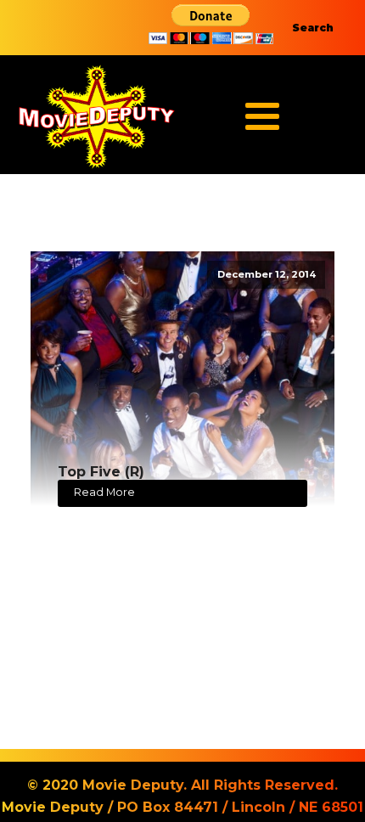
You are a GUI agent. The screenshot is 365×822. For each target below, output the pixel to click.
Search (313, 27)
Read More (104, 492)
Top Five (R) (101, 472)
